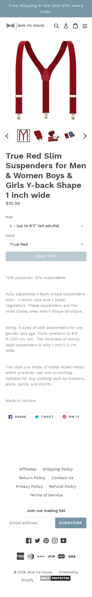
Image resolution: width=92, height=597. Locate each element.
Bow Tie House (40, 572)
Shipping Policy (58, 469)
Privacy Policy (29, 486)
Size (9, 217)
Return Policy (32, 477)
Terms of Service (46, 495)
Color (10, 235)
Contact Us (62, 477)
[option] (23, 135)
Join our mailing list (46, 510)
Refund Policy (62, 486)
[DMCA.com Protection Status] (55, 579)
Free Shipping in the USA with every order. (46, 8)
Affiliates (28, 469)
